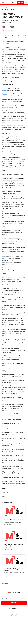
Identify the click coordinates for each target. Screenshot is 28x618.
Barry (19, 277)
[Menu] (26, 2)
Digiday (4, 90)
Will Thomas (5, 43)
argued (5, 94)
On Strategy (13, 101)
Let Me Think (5, 8)
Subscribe (20, 2)
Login (13, 2)
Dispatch (4, 52)
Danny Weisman (11, 26)
